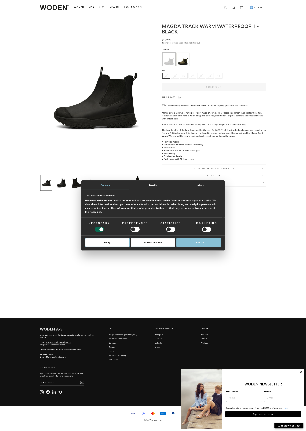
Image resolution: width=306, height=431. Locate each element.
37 (175, 76)
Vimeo (157, 347)
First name (232, 391)
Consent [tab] (105, 185)
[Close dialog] (301, 372)
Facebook (159, 339)
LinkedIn (158, 343)
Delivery (112, 343)
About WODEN (133, 7)
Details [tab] (153, 185)
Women (79, 7)
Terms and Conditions (118, 339)
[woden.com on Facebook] (48, 392)
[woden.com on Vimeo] (60, 392)
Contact (204, 339)
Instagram (159, 335)
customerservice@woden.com (58, 342)
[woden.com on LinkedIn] (54, 392)
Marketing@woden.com (56, 357)
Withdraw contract (289, 425)
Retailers (204, 335)
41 (209, 76)
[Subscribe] (82, 382)
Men (91, 7)
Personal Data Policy (117, 355)
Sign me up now (263, 414)
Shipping (177, 43)
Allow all (199, 242)
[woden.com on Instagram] (42, 392)
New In (114, 7)
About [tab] (200, 185)
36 (166, 76)
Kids (102, 7)
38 (183, 76)
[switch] (135, 229)
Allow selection (153, 242)
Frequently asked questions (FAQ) (123, 335)
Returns (112, 347)
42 (218, 76)
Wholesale (205, 343)
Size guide (214, 175)
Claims (111, 351)
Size (164, 70)
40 (201, 76)
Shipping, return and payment (214, 168)
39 (192, 76)
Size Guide (113, 360)
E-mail (267, 391)
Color (166, 49)
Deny (107, 242)
